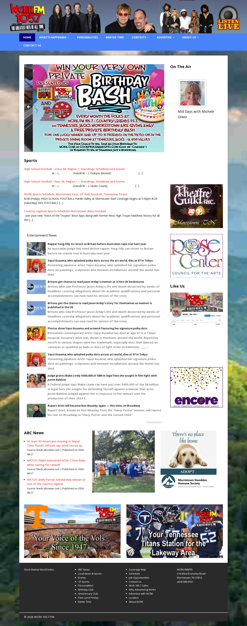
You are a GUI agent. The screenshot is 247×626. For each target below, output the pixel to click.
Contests (139, 37)
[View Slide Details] (123, 16)
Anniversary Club (88, 593)
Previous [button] (29, 107)
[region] (123, 16)
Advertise (164, 37)
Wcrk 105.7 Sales (138, 585)
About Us (189, 37)
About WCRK (136, 601)
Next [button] (159, 107)
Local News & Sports (90, 573)
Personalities (87, 37)
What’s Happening (52, 37)
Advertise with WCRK (141, 593)
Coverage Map (137, 569)
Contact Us (32, 45)
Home (27, 37)
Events (82, 577)
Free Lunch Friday (88, 597)
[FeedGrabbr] (94, 422)
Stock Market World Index (39, 569)
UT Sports (83, 581)
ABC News (84, 569)
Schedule (134, 573)
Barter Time (115, 37)
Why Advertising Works (142, 589)
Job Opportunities (139, 577)
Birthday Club (86, 589)
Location (134, 597)
